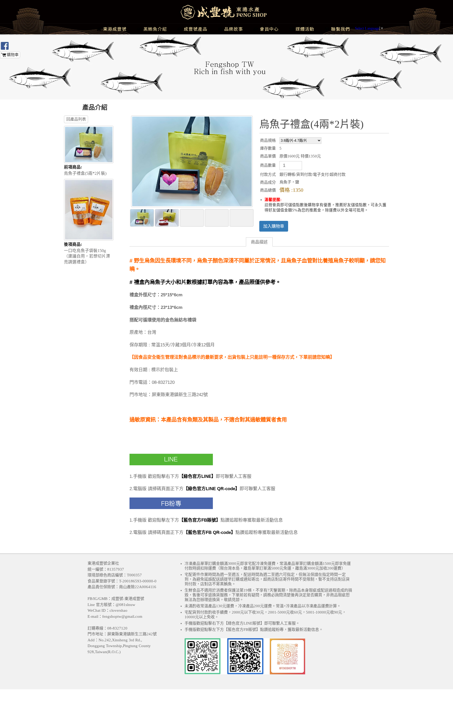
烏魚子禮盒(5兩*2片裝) (85, 170)
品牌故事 (233, 29)
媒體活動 (304, 29)
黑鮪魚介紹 (155, 29)
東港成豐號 (115, 29)
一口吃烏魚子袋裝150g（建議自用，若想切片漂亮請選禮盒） (87, 253)
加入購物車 (273, 226)
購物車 (13, 55)
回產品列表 (76, 119)
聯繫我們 (340, 29)
